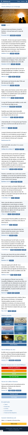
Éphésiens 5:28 (5, 235)
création (17, 53)
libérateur (17, 292)
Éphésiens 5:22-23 (5, 181)
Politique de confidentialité (14, 430)
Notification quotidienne (14, 367)
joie (12, 292)
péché (19, 274)
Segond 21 (8, 25)
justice (9, 292)
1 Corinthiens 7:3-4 (6, 197)
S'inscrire (23, 1)
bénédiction (12, 35)
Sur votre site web (14, 376)
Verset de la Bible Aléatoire (9, 381)
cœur (16, 274)
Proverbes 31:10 (5, 85)
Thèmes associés (6, 315)
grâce (13, 214)
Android (14, 373)
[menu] (26, 2)
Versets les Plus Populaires (10, 412)
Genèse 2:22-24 (5, 169)
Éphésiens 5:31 (5, 224)
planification (12, 106)
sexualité (12, 53)
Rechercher (7, 406)
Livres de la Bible (8, 410)
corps (16, 169)
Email (14, 370)
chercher (18, 35)
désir (10, 76)
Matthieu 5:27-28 (5, 274)
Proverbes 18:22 (5, 35)
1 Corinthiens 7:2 (5, 117)
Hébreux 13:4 (4, 76)
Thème (18, 1)
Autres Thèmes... (14, 344)
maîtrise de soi (18, 249)
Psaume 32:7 (4, 390)
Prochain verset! (14, 394)
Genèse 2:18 (4, 127)
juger (14, 76)
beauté (17, 149)
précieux (12, 85)
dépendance (18, 106)
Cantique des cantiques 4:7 (7, 149)
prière (9, 214)
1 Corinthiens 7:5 (5, 249)
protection (19, 390)
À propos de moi (9, 428)
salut (16, 181)
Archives (6, 408)
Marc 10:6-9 (4, 311)
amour (12, 97)
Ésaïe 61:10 (4, 292)
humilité (13, 64)
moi (5, 420)
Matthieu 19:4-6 (5, 53)
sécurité (13, 390)
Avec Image (14, 397)
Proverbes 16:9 (5, 106)
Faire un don (14, 423)
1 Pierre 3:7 (4, 214)
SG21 (3, 25)
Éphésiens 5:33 (5, 260)
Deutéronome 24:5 (6, 140)
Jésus (12, 181)
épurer (16, 97)
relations (18, 64)
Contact (20, 428)
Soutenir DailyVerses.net (8, 418)
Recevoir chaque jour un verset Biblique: (13, 365)
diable (12, 249)
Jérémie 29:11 (4, 360)
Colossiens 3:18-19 (5, 64)
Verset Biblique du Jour (8, 349)
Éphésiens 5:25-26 (5, 97)
